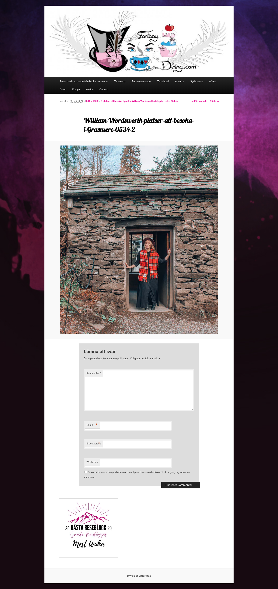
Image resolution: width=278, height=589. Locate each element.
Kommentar (93, 373)
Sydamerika (196, 81)
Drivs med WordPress (139, 575)
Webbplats (92, 462)
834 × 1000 (92, 101)
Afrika (212, 81)
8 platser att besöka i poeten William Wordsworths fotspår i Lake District (140, 101)
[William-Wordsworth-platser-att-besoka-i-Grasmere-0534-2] (139, 240)
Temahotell (163, 81)
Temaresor (120, 81)
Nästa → (214, 101)
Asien (63, 89)
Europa (76, 89)
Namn (92, 425)
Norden (89, 89)
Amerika (179, 81)
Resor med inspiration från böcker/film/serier (84, 81)
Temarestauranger (141, 81)
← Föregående (199, 101)
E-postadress (93, 443)
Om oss (103, 89)
